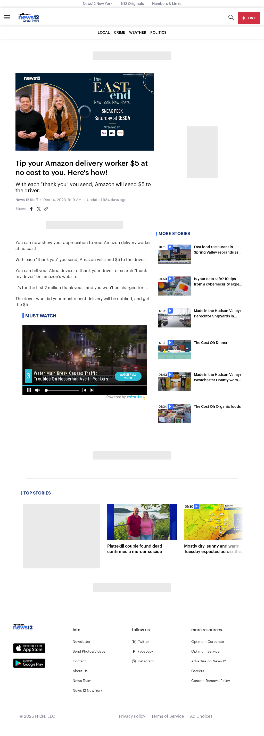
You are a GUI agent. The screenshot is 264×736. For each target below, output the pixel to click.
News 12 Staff (26, 200)
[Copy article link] (46, 209)
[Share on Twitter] (39, 209)
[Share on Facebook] (31, 209)
